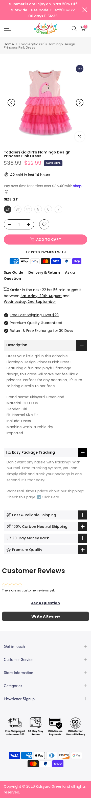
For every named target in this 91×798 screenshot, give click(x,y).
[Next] (79, 102)
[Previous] (11, 102)
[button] (45, 603)
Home (9, 44)
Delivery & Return (44, 272)
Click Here (50, 497)
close (84, 9)
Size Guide (13, 272)
